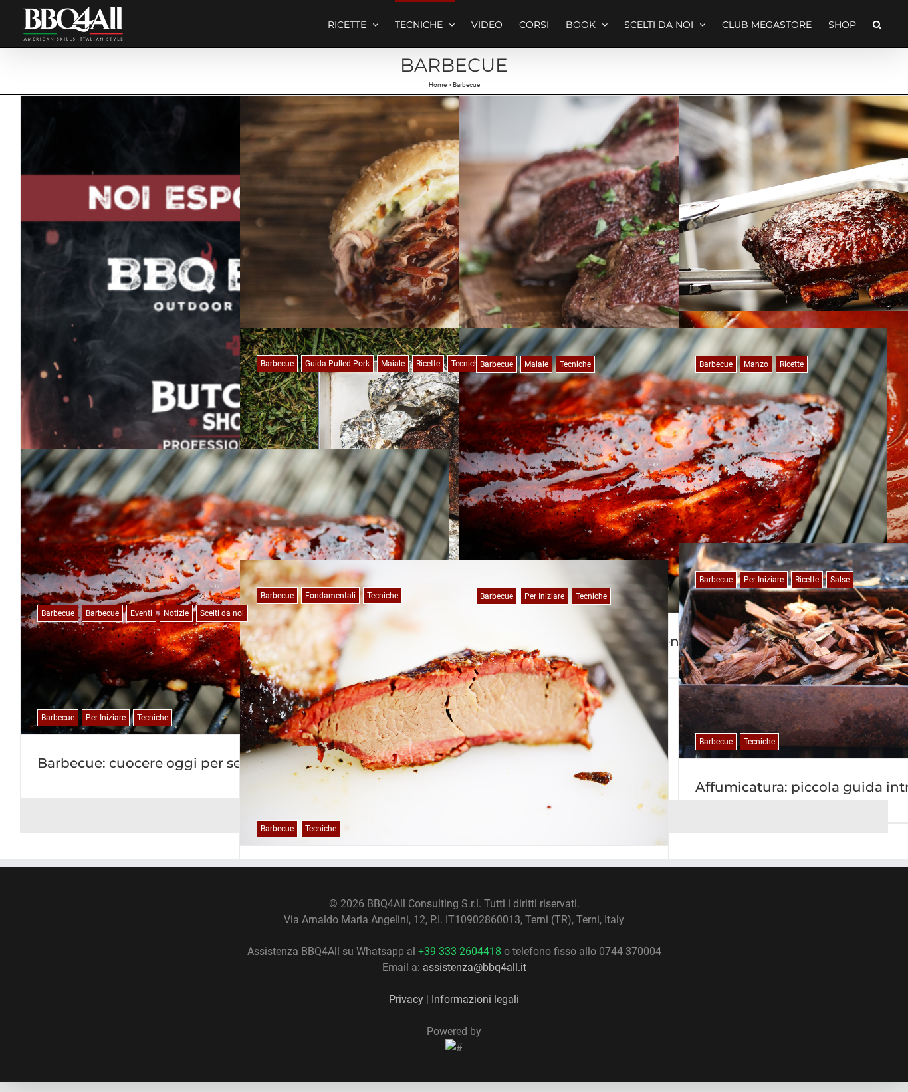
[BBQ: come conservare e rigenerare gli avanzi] (673, 470)
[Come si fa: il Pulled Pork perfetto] (454, 238)
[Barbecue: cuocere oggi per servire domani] (235, 591)
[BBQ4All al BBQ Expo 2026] (235, 363)
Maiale (393, 363)
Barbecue (57, 613)
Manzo (756, 364)
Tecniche (467, 363)
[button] (877, 23)
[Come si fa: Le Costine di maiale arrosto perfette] (673, 238)
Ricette (428, 363)
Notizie (176, 613)
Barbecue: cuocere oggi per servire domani (182, 763)
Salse (840, 579)
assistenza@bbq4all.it (474, 967)
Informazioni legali (475, 999)
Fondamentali (330, 595)
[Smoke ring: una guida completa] (454, 702)
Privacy (406, 999)
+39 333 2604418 (459, 951)
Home (438, 84)
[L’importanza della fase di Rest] (454, 470)
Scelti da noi (222, 613)
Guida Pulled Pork (337, 363)
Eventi (141, 613)
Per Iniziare (764, 579)
